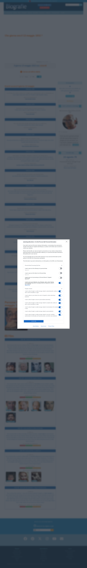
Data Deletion (36, 326)
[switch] (60, 268)
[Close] (67, 242)
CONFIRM (33, 321)
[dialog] (43, 284)
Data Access (43, 326)
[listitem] (43, 265)
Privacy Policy (51, 326)
